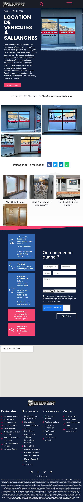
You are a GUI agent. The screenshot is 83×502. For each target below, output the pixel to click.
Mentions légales (41, 476)
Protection (23, 96)
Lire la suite (16, 180)
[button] (41, 4)
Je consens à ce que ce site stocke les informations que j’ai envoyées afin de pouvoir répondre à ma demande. (59, 298)
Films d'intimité (35, 96)
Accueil (14, 96)
